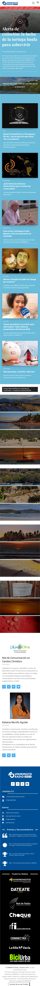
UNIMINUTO (6, 228)
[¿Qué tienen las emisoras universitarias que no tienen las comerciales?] (20, 165)
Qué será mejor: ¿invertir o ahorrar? (19, 372)
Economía (6, 180)
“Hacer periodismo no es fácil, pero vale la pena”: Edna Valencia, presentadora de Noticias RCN (18, 326)
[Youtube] (18, 687)
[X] (9, 687)
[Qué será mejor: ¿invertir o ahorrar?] (20, 353)
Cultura (6, 276)
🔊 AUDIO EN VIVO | (29, 8)
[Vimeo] (13, 687)
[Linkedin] (9, 755)
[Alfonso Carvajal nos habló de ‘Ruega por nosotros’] (20, 260)
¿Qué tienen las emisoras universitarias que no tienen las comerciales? (17, 186)
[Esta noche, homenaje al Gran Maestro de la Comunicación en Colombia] (20, 212)
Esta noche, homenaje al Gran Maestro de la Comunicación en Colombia (17, 233)
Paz (4, 131)
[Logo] (10, 3)
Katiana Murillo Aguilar (15, 722)
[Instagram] (18, 784)
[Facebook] (4, 687)
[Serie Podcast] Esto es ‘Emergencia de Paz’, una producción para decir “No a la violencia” (19, 136)
